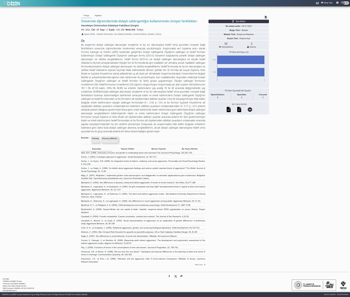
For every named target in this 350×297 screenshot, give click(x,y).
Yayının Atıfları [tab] (127, 149)
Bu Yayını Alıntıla (239, 104)
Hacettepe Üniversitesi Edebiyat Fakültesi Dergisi (110, 25)
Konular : (85, 138)
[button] (181, 276)
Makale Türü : (230, 34)
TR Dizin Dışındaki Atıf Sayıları (238, 90)
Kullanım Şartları (330, 294)
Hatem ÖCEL (89, 34)
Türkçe (140, 30)
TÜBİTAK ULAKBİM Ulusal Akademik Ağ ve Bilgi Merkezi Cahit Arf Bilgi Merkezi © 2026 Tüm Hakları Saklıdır (45, 294)
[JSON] (266, 17)
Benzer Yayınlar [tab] (158, 149)
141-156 (120, 30)
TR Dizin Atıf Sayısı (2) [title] (239, 52)
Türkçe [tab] (86, 15)
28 (98, 30)
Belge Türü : (235, 30)
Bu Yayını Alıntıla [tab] (190, 149)
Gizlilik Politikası (342, 294)
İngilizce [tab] (98, 15)
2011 (87, 30)
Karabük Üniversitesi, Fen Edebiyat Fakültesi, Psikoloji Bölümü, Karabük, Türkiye (129, 34)
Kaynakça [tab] (96, 149)
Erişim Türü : (233, 38)
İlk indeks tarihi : (233, 26)
